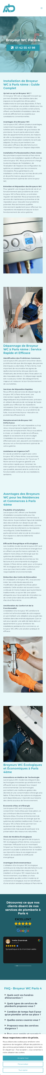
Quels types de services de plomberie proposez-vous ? (21, 1005)
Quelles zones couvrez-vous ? (23, 1020)
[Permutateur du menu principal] (41, 8)
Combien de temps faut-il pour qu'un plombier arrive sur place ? (23, 1013)
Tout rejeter (23, 1070)
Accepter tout (23, 1058)
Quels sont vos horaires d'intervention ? (19, 996)
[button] (23, 996)
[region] (23, 1054)
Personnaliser (23, 1064)
